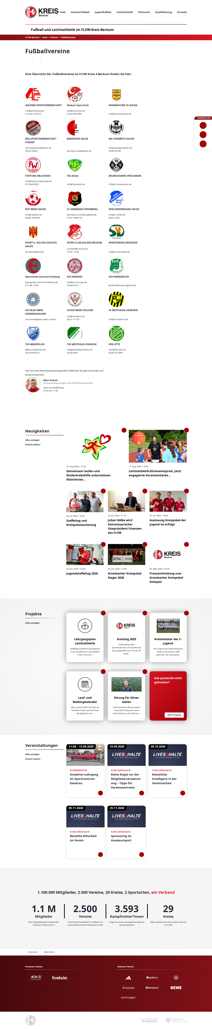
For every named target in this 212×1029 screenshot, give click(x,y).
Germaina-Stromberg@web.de (81, 214)
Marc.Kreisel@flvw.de (53, 387)
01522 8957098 (74, 113)
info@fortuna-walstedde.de (38, 181)
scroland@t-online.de (77, 248)
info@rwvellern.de (76, 316)
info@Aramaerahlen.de (120, 113)
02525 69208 (31, 151)
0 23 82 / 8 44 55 (33, 113)
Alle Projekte (174, 715)
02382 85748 (115, 151)
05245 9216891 (116, 352)
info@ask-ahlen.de (76, 110)
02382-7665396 (32, 217)
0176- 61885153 (74, 217)
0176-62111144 (50, 390)
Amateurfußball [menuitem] (80, 12)
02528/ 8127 (73, 285)
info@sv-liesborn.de (118, 319)
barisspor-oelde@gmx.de (79, 151)
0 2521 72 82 (73, 251)
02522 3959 (114, 217)
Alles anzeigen (32, 440)
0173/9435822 (32, 184)
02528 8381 (72, 352)
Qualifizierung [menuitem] (163, 12)
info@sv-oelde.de (117, 214)
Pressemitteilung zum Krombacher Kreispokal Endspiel (166, 577)
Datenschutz (49, 952)
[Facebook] (27, 61)
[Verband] (203, 143)
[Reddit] (45, 61)
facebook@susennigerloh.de (122, 285)
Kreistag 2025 (126, 639)
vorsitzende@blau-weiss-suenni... (41, 319)
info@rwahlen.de (33, 214)
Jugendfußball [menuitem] (103, 12)
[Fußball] (203, 125)
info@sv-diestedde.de (119, 251)
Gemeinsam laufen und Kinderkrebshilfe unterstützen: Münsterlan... (88, 475)
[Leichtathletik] (203, 134)
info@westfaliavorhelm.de (79, 349)
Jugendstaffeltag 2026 (82, 573)
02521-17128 (73, 319)
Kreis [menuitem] (63, 12)
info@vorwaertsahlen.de (120, 148)
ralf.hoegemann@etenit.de (38, 148)
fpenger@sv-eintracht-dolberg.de (41, 282)
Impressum (33, 952)
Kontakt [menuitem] (182, 12)
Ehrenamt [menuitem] (144, 12)
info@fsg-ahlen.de (76, 184)
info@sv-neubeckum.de (120, 184)
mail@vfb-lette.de (117, 349)
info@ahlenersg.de (34, 110)
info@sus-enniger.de (77, 282)
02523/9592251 (32, 352)
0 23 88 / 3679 (32, 285)
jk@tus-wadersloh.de (35, 349)
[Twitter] (36, 61)
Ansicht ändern (32, 444)
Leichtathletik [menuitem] (125, 12)
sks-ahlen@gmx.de (34, 251)
